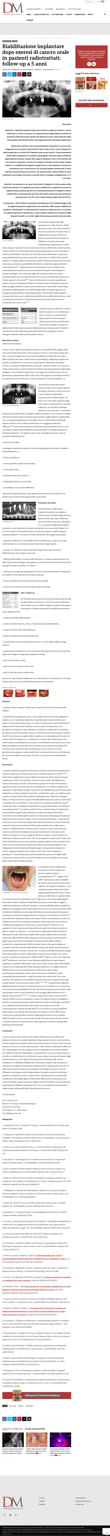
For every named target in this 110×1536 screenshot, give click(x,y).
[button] (105, 15)
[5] (19, 693)
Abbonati (89, 1)
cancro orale (12, 1406)
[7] (43, 693)
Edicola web (79, 91)
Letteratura (57, 14)
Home (4, 38)
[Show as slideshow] (9, 687)
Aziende (30, 20)
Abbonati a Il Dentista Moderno (42, 1395)
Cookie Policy (79, 1504)
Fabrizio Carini (6, 69)
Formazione (80, 14)
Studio (69, 14)
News (29, 14)
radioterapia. (29, 1406)
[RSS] (16, 1515)
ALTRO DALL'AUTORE (35, 1429)
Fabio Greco (38, 69)
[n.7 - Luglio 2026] (91, 83)
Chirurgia (20, 38)
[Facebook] (89, 64)
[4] (8, 693)
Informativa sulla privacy (83, 1501)
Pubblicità (42, 1504)
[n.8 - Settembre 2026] (17, 1395)
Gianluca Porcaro (17, 69)
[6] (31, 693)
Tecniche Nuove (80, 1498)
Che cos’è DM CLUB (74, 9)
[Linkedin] (94, 64)
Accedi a (99, 1)
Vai (90, 105)
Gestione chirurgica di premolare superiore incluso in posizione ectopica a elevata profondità (12, 1451)
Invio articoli (60, 9)
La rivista (42, 1498)
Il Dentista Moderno (34, 9)
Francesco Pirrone (48, 69)
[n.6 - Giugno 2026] (103, 83)
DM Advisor (49, 9)
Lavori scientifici (41, 14)
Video (90, 14)
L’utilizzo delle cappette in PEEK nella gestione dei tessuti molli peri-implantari (36, 1451)
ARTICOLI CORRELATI (12, 1429)
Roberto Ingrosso (28, 69)
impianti (20, 1406)
